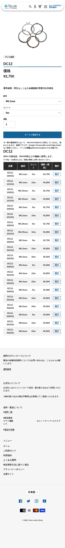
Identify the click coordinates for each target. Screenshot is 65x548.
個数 (5, 119)
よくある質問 (9, 460)
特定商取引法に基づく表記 (16, 464)
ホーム (6, 446)
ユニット (7, 107)
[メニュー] (45, 6)
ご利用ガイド (9, 450)
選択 (57, 174)
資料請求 (7, 369)
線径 (5, 96)
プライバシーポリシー (13, 469)
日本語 (31, 492)
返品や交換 (9, 429)
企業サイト (8, 474)
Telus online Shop (35, 520)
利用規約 (7, 455)
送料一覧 (8, 412)
